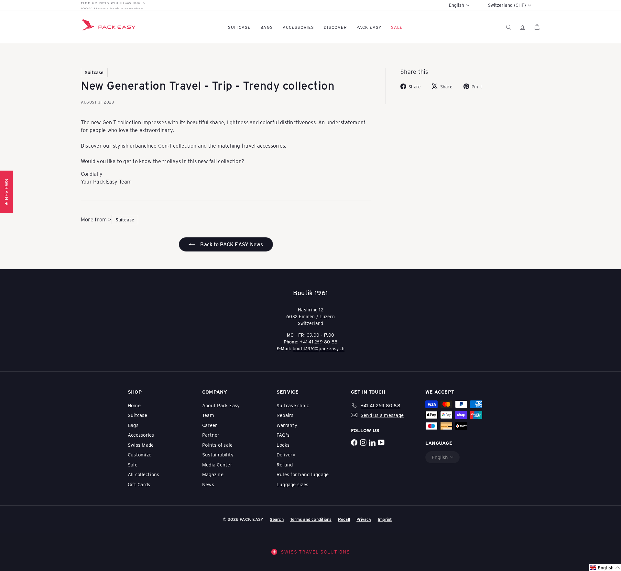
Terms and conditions (311, 519)
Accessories (298, 27)
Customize (139, 454)
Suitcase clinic (293, 405)
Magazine (212, 474)
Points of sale (217, 445)
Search (276, 519)
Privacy (363, 519)
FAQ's (283, 434)
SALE (397, 27)
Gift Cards (139, 484)
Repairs (285, 415)
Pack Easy (368, 27)
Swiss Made (141, 445)
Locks (283, 445)
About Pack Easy (221, 405)
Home (134, 405)
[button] (605, 567)
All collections (143, 474)
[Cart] (537, 27)
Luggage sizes (292, 484)
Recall (344, 519)
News (208, 484)
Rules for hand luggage (303, 474)
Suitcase (239, 27)
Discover (335, 27)
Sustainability (218, 454)
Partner (211, 434)
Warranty (287, 425)
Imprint (385, 519)
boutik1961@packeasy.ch (318, 348)
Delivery (286, 454)
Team (208, 415)
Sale (132, 464)
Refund (285, 464)
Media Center (217, 464)
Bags (266, 27)
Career (209, 425)
